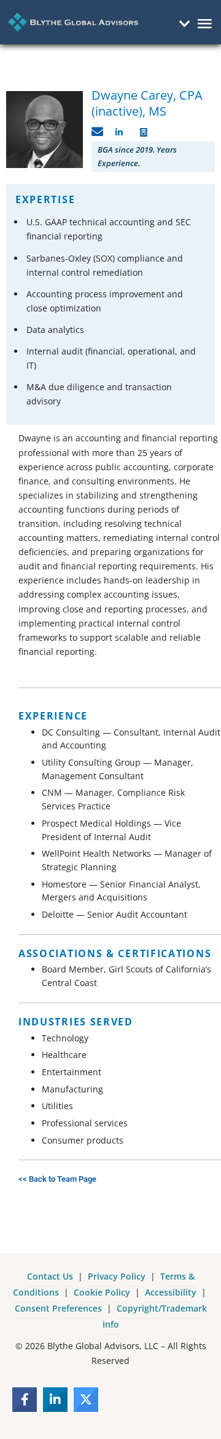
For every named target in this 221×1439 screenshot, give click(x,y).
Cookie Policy (102, 1292)
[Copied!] (97, 132)
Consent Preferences (58, 1308)
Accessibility (170, 1292)
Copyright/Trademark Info (155, 1316)
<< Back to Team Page (57, 1179)
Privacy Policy (116, 1276)
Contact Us (50, 1276)
